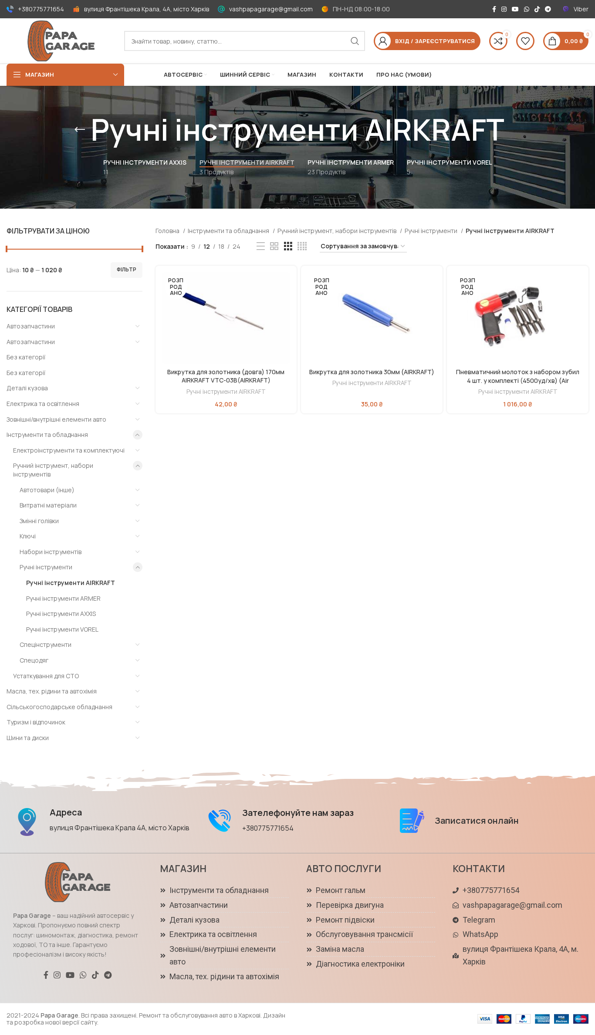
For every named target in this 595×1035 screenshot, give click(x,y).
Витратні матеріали (48, 505)
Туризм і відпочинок (36, 722)
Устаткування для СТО (46, 676)
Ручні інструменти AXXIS (61, 613)
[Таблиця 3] (288, 246)
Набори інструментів (50, 552)
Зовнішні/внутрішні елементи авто (56, 419)
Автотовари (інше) (47, 490)
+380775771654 (41, 9)
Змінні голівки (39, 521)
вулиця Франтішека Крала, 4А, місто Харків (146, 9)
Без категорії (26, 357)
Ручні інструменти (46, 567)
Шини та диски (28, 738)
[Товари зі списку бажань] (525, 41)
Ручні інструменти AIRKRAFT (70, 582)
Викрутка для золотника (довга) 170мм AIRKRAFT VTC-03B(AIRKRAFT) (225, 376)
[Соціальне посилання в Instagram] (504, 9)
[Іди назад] (80, 130)
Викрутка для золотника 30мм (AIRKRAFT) (371, 372)
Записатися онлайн (477, 820)
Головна (168, 231)
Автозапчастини (31, 326)
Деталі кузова (27, 388)
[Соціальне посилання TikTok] (537, 9)
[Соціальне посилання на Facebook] (494, 9)
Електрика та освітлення (43, 403)
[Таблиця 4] (302, 246)
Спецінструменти (45, 644)
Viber (581, 9)
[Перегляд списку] (261, 246)
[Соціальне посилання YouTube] (515, 9)
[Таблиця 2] (274, 246)
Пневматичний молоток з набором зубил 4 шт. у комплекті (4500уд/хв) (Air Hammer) (517, 380)
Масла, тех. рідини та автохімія (52, 691)
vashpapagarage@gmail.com (271, 9)
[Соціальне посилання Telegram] (548, 9)
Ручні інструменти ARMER (63, 598)
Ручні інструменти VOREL (62, 629)
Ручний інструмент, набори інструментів (53, 469)
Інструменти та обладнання (47, 434)
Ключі (28, 536)
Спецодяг (34, 660)
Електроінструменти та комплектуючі (69, 450)
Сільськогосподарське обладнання (59, 707)
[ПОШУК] (355, 41)
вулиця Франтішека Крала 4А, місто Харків (119, 827)
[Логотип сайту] (61, 40)
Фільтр (126, 269)
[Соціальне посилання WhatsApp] (526, 9)
